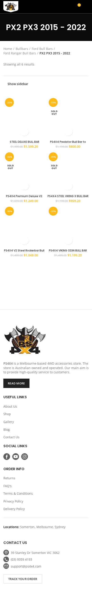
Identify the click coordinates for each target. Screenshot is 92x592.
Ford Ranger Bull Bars (19, 53)
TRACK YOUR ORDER (22, 579)
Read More (16, 383)
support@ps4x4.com (26, 566)
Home (7, 49)
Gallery (8, 422)
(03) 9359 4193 (21, 559)
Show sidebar (18, 84)
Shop (7, 414)
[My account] (61, 6)
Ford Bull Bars (42, 49)
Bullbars (22, 49)
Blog (6, 429)
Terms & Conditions (18, 493)
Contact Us (11, 437)
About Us (10, 406)
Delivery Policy (14, 509)
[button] (24, 132)
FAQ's (7, 486)
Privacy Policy (13, 501)
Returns (9, 478)
